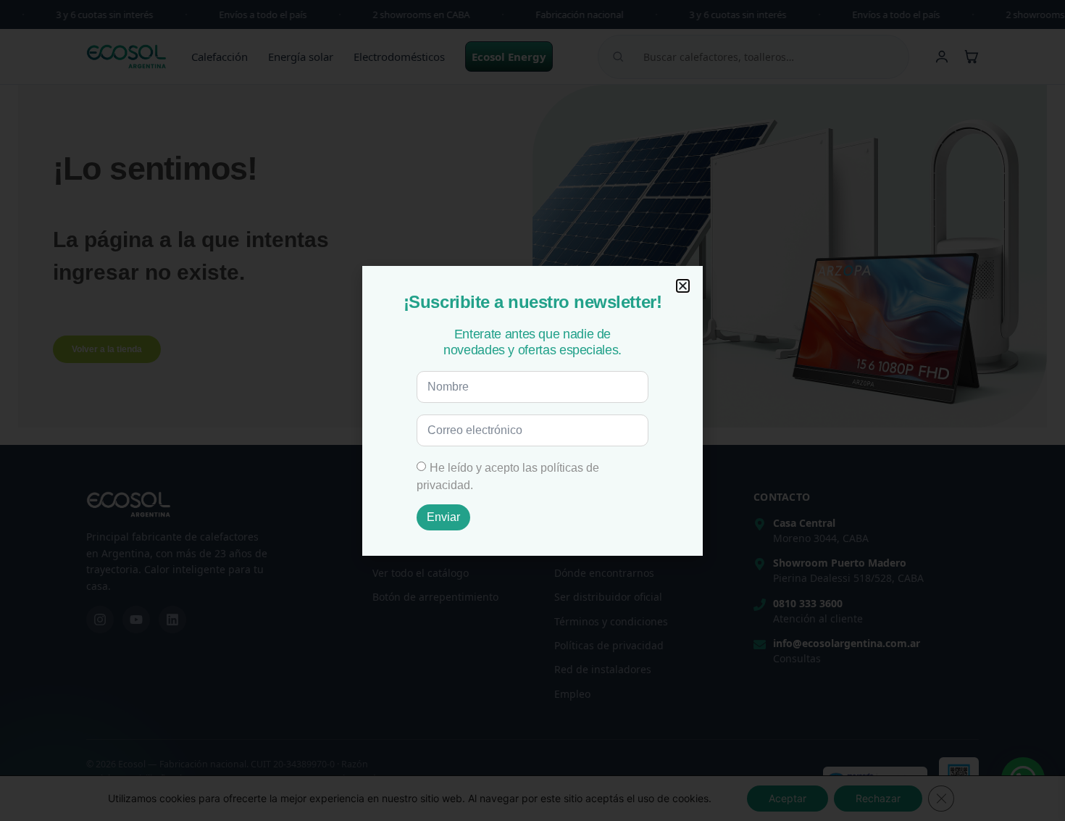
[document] (532, 410)
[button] (682, 285)
